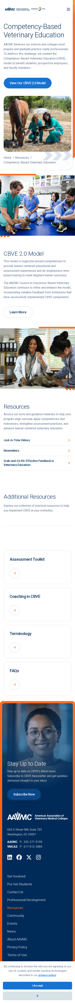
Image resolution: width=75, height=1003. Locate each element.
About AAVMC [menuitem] (17, 939)
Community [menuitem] (15, 916)
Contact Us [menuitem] (15, 892)
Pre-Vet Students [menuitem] (19, 884)
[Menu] (68, 9)
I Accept (37, 985)
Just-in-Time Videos (17, 440)
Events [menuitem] (12, 923)
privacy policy (47, 975)
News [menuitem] (11, 931)
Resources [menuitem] (15, 908)
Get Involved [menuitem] (16, 876)
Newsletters (11, 450)
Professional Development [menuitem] (26, 900)
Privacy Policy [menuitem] (17, 947)
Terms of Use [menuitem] (17, 955)
